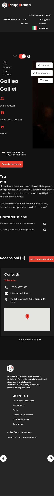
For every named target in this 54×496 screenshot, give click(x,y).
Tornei (24, 23)
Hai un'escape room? (40, 15)
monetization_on (2, 113)
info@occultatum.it (20, 293)
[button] (27, 317)
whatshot (2, 127)
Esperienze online (21, 419)
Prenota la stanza (11, 164)
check (34, 72)
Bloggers (45, 19)
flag (39, 339)
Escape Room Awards (23, 414)
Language (43, 28)
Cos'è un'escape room (14, 19)
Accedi (42, 23)
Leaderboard (19, 405)
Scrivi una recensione (41, 259)
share (39, 65)
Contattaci (18, 424)
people (2, 98)
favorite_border (40, 80)
